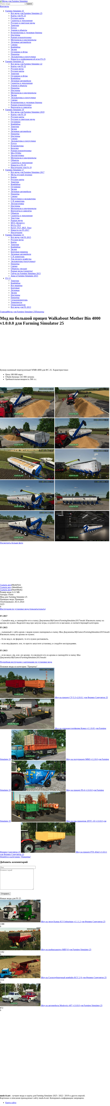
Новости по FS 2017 (20, 230)
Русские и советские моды (23, 23)
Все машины (16, 285)
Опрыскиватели (18, 305)
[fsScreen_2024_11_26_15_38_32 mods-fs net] (82, 509)
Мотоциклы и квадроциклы (23, 40)
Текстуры (15, 218)
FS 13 (7, 278)
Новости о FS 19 (18, 165)
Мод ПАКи (16, 153)
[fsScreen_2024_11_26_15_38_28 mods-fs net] (27, 540)
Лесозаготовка (17, 155)
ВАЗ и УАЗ (16, 225)
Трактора (15, 25)
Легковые (15, 290)
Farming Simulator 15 (14, 235)
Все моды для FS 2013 (21, 307)
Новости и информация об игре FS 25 (28, 59)
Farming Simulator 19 (14, 110)
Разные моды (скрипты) (22, 271)
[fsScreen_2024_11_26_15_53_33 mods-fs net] (82, 417)
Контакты (4, 6)
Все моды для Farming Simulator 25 (26, 13)
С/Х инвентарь (17, 201)
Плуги (14, 28)
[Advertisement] (22, 347)
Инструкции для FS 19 (21, 167)
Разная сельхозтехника (21, 37)
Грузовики (15, 122)
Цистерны (15, 35)
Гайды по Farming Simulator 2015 (26, 273)
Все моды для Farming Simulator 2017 (27, 172)
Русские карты (17, 18)
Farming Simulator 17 (14, 170)
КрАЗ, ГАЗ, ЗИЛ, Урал (21, 228)
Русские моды (17, 69)
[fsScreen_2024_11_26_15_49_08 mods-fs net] (82, 479)
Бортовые (15, 288)
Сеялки (14, 44)
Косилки (15, 148)
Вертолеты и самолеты (21, 107)
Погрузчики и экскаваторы (23, 199)
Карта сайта (10, 1102)
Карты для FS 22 (18, 66)
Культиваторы (17, 146)
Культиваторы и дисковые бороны (26, 32)
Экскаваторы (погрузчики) (23, 261)
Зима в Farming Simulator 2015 (24, 276)
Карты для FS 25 (18, 16)
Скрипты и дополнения (21, 20)
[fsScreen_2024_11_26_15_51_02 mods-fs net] (82, 448)
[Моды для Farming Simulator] (14, 1)
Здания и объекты (19, 30)
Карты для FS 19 (18, 114)
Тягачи (14, 49)
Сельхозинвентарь (19, 300)
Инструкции (16, 232)
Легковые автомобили (21, 42)
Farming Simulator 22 (14, 61)
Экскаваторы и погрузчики (23, 57)
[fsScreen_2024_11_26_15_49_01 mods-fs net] (27, 509)
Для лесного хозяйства (21, 259)
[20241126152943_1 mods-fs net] (82, 540)
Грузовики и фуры (19, 52)
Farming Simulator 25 (14, 11)
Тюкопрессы (16, 302)
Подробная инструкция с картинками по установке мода (26, 662)
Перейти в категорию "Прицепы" (15, 857)
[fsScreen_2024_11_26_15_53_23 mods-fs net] (27, 448)
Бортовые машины (19, 252)
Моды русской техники (21, 175)
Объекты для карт (19, 268)
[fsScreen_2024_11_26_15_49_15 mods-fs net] (27, 479)
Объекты (15, 160)
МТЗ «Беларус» (18, 223)
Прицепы (15, 54)
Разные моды (17, 220)
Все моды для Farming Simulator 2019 (27, 112)
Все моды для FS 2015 (21, 237)
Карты (14, 177)
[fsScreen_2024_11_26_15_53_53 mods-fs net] (27, 417)
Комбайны (15, 47)
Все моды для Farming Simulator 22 (26, 64)
